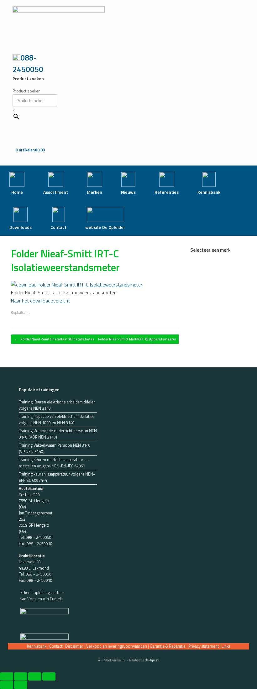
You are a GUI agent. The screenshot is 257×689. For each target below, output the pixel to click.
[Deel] (34, 676)
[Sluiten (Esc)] (48, 676)
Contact (55, 646)
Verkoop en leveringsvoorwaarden (116, 646)
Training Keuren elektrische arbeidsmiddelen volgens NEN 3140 (57, 405)
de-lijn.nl (152, 660)
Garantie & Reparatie (168, 646)
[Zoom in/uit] (6, 676)
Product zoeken (26, 91)
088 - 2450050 (38, 537)
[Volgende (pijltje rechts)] (20, 685)
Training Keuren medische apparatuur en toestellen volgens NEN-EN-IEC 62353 (54, 463)
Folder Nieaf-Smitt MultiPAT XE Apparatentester (140, 339)
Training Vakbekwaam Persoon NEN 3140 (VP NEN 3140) (55, 448)
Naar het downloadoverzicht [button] (40, 300)
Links (226, 646)
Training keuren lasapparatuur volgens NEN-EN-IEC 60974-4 (57, 477)
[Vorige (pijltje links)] (6, 685)
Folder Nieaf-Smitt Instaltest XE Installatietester (56, 339)
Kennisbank (36, 646)
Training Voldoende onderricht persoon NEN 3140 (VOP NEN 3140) (58, 434)
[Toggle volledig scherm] (20, 676)
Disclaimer (74, 646)
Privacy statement (203, 646)
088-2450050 (28, 63)
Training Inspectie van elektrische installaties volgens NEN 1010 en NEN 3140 (56, 419)
